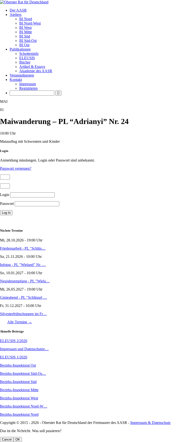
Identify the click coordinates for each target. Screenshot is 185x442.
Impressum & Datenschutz (150, 423)
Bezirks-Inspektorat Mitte (19, 390)
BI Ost (24, 45)
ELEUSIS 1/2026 (13, 357)
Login (4, 195)
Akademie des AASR (35, 71)
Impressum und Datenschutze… (24, 349)
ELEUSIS (27, 58)
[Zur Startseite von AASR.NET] (92, 2)
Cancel (7, 439)
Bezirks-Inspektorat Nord (19, 414)
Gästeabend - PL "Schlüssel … (23, 297)
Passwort (7, 204)
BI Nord (25, 19)
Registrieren (28, 88)
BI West (25, 28)
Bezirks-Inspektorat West (19, 398)
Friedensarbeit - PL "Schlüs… (23, 248)
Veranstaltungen (22, 75)
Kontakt (16, 80)
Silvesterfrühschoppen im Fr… (23, 314)
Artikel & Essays (32, 67)
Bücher (24, 62)
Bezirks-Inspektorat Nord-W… (23, 406)
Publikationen (20, 49)
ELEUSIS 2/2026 (13, 341)
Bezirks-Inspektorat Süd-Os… (23, 373)
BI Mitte (25, 32)
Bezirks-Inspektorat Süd (18, 382)
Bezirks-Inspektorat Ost (18, 365)
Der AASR (18, 10)
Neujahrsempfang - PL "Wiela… (25, 281)
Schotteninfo (29, 54)
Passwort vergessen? (15, 168)
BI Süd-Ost (28, 41)
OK (17, 439)
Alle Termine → (19, 322)
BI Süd (24, 36)
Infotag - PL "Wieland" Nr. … (23, 265)
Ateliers (15, 15)
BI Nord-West (30, 23)
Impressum (27, 84)
